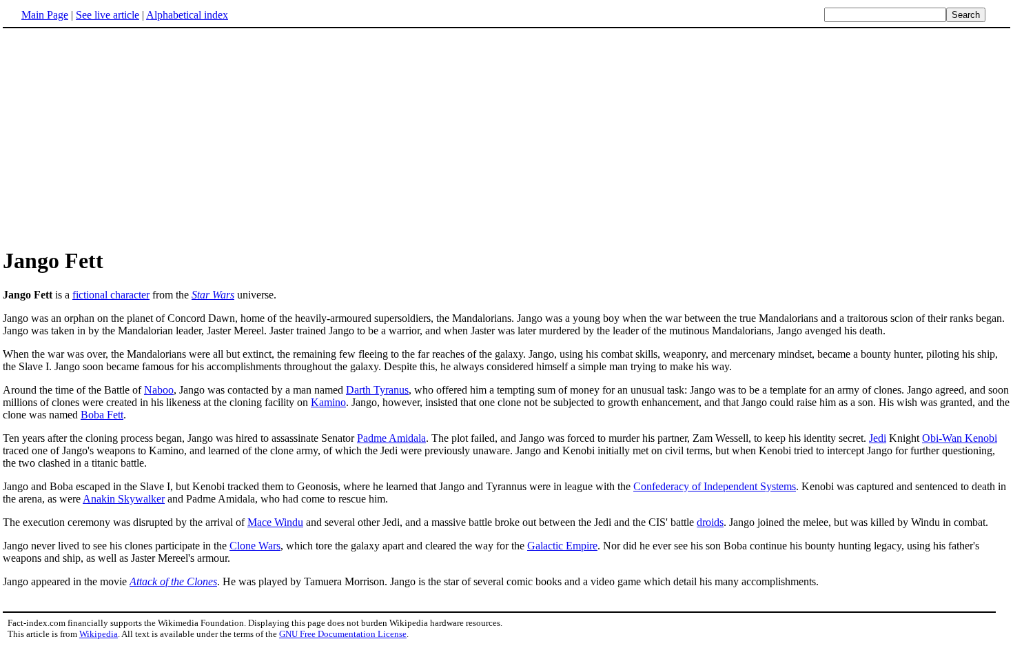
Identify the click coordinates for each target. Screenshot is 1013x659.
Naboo (159, 390)
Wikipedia (98, 634)
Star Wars (213, 295)
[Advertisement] (118, 137)
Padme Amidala (391, 438)
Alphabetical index (187, 15)
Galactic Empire (562, 545)
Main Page (44, 15)
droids (710, 522)
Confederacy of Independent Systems (714, 486)
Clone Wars (254, 545)
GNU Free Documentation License (343, 634)
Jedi (877, 438)
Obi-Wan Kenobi (959, 438)
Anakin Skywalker (124, 499)
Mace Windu (275, 522)
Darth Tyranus (377, 390)
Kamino (328, 402)
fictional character (111, 295)
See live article (107, 15)
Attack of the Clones (173, 581)
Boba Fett (102, 414)
